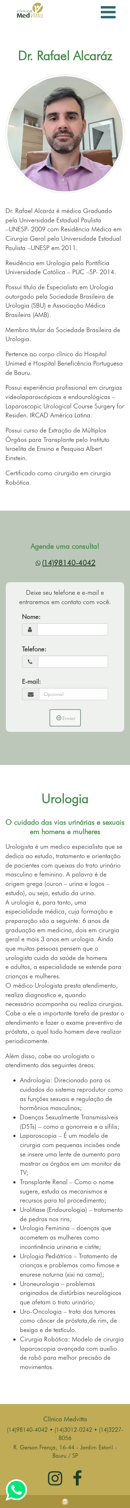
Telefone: (34, 649)
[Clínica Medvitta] (29, 9)
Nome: (31, 616)
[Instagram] (55, 1482)
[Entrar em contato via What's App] (16, 1489)
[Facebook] (77, 1482)
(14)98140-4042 (69, 562)
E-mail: (31, 681)
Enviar (68, 718)
